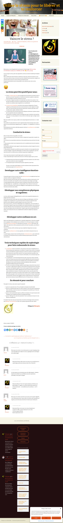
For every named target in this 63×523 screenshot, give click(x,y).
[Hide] (1, 32)
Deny (46, 518)
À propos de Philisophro (23, 434)
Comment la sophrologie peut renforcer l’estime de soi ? (18, 336)
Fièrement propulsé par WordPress (18, 520)
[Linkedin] (7, 329)
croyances (29, 223)
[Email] (10, 329)
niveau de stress (19, 167)
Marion (5, 375)
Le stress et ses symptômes (12, 105)
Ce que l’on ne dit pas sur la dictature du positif (9, 458)
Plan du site (51, 15)
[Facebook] (5, 329)
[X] (22, 329)
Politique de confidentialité (49, 520)
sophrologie (17, 43)
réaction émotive (26, 176)
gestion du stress (11, 43)
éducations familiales (11, 223)
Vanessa (5, 352)
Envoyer (45, 155)
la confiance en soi (31, 127)
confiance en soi (30, 41)
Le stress (14, 41)
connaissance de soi (28, 233)
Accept (36, 518)
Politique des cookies (41, 520)
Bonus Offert (33, 15)
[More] (24, 329)
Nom (43, 129)
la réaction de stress (13, 95)
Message (44, 140)
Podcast (43, 30)
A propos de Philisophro (11, 15)
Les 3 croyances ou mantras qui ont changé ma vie (27, 338)
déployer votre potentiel (11, 301)
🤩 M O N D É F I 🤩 (43, 15)
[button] (60, 508)
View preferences (56, 518)
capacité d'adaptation (23, 41)
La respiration (9, 248)
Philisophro (37, 306)
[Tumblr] (19, 329)
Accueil (2, 15)
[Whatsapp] (2, 25)
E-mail (43, 135)
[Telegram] (17, 329)
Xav (6, 456)
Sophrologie (44, 32)
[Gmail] (12, 329)
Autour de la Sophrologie (47, 26)
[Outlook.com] (14, 329)
